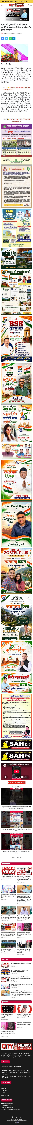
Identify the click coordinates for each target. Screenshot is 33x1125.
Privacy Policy (5, 1095)
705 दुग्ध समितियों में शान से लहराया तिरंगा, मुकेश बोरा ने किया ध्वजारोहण (8, 950)
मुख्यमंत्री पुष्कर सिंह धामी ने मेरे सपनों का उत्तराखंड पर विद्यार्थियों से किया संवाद (8, 896)
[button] (19, 786)
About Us (3, 1088)
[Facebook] (2, 38)
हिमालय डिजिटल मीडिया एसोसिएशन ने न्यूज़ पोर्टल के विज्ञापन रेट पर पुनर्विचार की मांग (8, 917)
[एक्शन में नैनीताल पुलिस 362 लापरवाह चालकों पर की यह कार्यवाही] (8, 1009)
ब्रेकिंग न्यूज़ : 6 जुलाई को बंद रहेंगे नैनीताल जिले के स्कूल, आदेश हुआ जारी (24, 1024)
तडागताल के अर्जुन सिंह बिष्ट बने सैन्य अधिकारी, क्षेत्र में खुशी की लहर (24, 1015)
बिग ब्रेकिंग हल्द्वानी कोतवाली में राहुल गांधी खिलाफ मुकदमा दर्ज (8, 877)
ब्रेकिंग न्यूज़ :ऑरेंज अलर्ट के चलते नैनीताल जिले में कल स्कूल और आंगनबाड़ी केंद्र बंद (20, 971)
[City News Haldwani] (16, 5)
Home (2, 1086)
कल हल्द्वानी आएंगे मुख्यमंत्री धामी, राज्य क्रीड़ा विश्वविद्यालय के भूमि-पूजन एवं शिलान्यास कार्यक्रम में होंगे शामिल (24, 879)
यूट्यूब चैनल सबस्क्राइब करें (17, 782)
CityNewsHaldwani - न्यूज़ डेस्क (9, 33)
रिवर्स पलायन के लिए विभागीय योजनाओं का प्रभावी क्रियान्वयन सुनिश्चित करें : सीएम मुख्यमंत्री (23, 917)
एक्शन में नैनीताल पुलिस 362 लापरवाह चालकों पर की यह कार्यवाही (7, 1016)
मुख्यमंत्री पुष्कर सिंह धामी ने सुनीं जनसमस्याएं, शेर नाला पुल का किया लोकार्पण (24, 934)
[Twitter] (6, 38)
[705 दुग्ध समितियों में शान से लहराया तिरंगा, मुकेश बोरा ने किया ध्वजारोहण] (8, 944)
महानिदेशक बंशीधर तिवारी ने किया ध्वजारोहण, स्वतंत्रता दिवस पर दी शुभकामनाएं (24, 951)
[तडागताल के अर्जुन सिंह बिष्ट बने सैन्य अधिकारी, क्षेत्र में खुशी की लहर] (24, 1009)
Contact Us (4, 1091)
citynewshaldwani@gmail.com (12, 1109)
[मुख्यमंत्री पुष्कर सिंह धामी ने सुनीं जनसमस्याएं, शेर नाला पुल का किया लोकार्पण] (24, 927)
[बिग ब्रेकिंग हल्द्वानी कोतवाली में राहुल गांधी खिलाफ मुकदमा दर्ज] (8, 871)
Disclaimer (4, 1093)
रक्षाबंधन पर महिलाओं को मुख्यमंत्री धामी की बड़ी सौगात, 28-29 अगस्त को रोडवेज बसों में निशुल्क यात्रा (8, 934)
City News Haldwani (18, 1119)
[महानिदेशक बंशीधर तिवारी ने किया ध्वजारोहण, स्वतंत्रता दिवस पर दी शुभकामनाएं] (24, 944)
